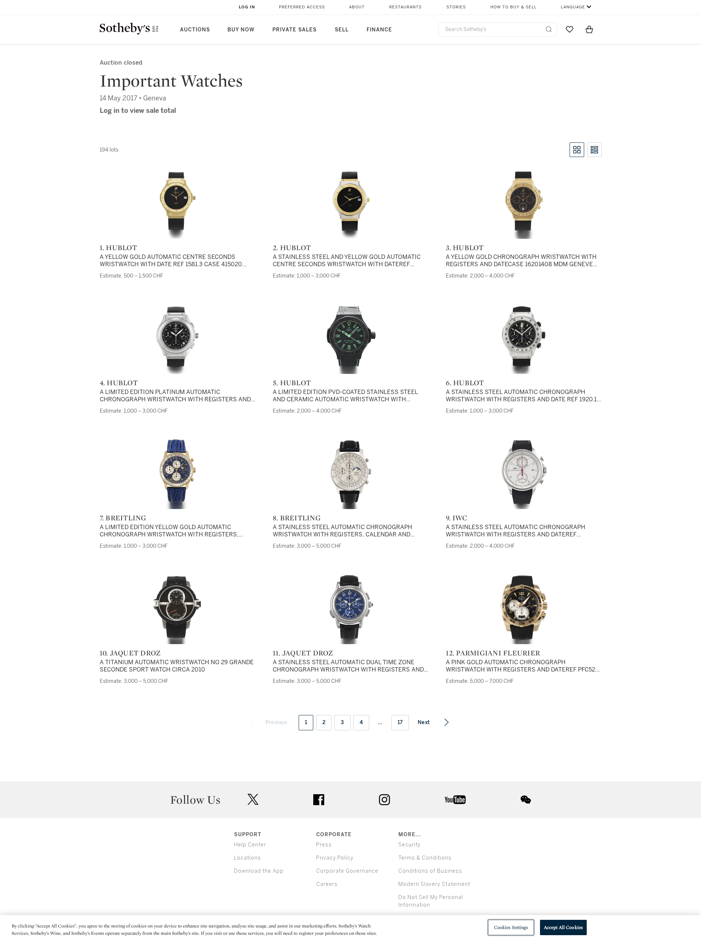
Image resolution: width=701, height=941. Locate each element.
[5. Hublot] (351, 337)
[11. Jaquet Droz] (350, 607)
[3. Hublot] (523, 202)
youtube (455, 799)
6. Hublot (465, 382)
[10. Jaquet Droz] (177, 607)
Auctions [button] (195, 30)
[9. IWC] (523, 472)
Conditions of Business (430, 871)
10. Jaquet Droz (130, 653)
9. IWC (456, 517)
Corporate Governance (347, 871)
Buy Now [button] (240, 30)
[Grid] (577, 149)
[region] (350, 928)
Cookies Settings (511, 927)
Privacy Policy (334, 858)
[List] (594, 149)
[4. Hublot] (177, 337)
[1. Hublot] (177, 202)
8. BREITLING (297, 517)
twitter (253, 799)
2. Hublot (292, 247)
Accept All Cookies (563, 927)
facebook (318, 799)
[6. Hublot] (523, 337)
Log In (247, 7)
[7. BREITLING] (177, 472)
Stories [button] (456, 7)
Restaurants (405, 7)
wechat (526, 800)
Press (324, 845)
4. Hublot (119, 382)
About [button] (357, 7)
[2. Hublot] (350, 202)
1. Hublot (118, 247)
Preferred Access (302, 7)
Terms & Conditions (425, 858)
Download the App (259, 871)
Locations (247, 858)
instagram (384, 799)
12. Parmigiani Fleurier (493, 653)
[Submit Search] (549, 29)
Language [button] (573, 7)
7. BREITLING (123, 517)
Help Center (250, 845)
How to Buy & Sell (513, 7)
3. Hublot (464, 247)
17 (400, 722)
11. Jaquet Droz (303, 653)
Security (409, 845)
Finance (379, 30)
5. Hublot (292, 382)
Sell (342, 30)
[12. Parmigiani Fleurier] (524, 607)
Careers (327, 884)
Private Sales (294, 30)
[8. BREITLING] (350, 472)
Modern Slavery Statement (434, 884)
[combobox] (497, 29)
